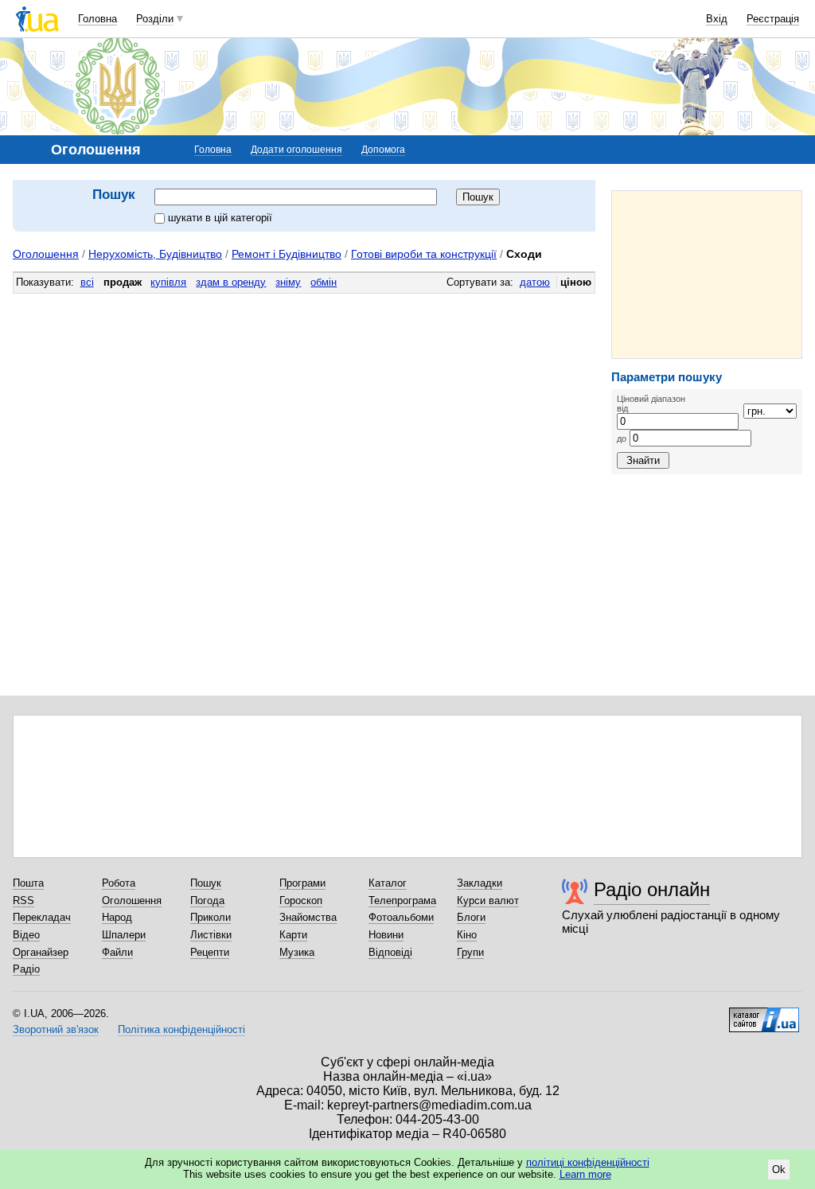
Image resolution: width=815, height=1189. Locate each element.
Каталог (388, 883)
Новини (386, 935)
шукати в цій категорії (220, 218)
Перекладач (42, 917)
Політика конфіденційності (181, 1029)
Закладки (479, 883)
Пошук (205, 883)
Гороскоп (300, 900)
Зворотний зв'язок (56, 1029)
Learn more (585, 1174)
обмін (323, 282)
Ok (779, 1169)
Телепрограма (402, 900)
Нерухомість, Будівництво (155, 254)
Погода (207, 900)
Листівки (211, 935)
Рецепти (209, 952)
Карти (293, 935)
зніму (288, 282)
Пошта (28, 883)
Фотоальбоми (401, 917)
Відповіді (390, 952)
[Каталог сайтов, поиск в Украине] (764, 1014)
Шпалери (124, 935)
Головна (97, 19)
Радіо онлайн (652, 889)
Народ (117, 917)
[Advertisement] (706, 274)
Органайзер (40, 952)
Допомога (383, 149)
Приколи (210, 917)
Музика (296, 952)
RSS (23, 900)
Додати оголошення (296, 149)
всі (87, 282)
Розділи (155, 19)
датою (535, 282)
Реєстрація (773, 19)
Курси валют (488, 900)
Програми (302, 883)
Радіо (26, 969)
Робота (118, 883)
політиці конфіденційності (587, 1162)
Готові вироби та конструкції (424, 254)
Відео (26, 935)
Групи (470, 952)
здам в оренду (231, 282)
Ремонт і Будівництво (286, 254)
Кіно (467, 935)
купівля (168, 282)
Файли (117, 952)
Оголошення (46, 254)
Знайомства (308, 917)
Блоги (471, 917)
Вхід (716, 19)
